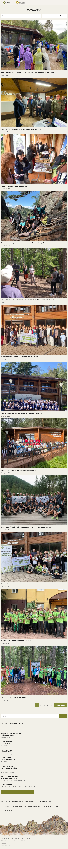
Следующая (60, 705)
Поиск (63, 716)
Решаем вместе (7, 810)
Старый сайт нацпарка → (51, 792)
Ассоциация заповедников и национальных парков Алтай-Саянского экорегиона (29, 806)
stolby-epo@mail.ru (8, 759)
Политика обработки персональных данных (13, 840)
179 (51, 705)
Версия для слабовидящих (14, 723)
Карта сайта (4, 843)
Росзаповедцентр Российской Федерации (15, 804)
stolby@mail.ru (6, 743)
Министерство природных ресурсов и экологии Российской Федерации (26, 801)
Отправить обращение (17, 792)
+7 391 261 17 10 (6, 742)
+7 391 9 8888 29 (7, 757)
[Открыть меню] (65, 3)
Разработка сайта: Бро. (7, 845)
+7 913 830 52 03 (7, 766)
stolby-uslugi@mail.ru (9, 768)
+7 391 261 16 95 (6, 784)
